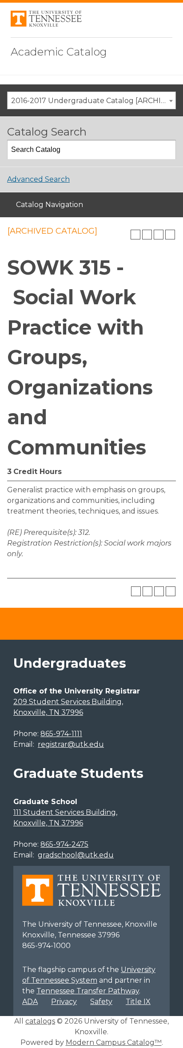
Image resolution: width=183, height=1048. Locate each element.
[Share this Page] (147, 234)
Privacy (64, 1001)
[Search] (166, 149)
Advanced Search (38, 179)
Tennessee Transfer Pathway (87, 991)
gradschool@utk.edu (76, 855)
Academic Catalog (59, 51)
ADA (30, 1001)
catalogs (40, 1021)
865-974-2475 (64, 844)
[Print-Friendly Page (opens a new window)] (158, 234)
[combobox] (91, 100)
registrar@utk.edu (71, 744)
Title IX (138, 1001)
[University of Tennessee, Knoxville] (46, 24)
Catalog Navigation (49, 204)
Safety (101, 1001)
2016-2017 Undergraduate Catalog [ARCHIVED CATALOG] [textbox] (93, 100)
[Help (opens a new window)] (170, 234)
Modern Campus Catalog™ (114, 1042)
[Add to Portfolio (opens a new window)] (135, 234)
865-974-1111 (61, 733)
